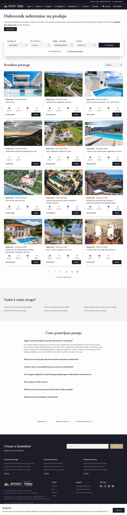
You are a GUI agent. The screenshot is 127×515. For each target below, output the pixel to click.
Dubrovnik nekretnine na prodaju (95, 463)
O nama (55, 486)
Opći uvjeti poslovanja (84, 492)
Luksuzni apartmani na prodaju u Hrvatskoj (19, 463)
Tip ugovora (11, 41)
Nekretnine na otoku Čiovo (53, 466)
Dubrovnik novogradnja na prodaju (56, 307)
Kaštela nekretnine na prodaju (94, 466)
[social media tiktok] (113, 486)
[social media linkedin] (109, 486)
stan (5, 25)
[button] (63, 340)
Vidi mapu (62, 41)
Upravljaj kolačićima (83, 486)
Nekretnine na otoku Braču (53, 463)
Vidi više (6, 473)
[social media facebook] (101, 486)
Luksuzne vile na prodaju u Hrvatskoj (17, 470)
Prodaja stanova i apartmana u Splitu (17, 466)
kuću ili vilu (12, 25)
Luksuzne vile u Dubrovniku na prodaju (18, 307)
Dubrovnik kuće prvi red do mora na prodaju (100, 307)
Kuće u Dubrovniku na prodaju (95, 311)
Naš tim (54, 492)
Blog (53, 489)
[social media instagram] (105, 486)
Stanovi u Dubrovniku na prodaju (56, 311)
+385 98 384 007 (33, 493)
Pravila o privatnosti (83, 489)
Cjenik (54, 496)
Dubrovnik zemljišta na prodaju (15, 311)
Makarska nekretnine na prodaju (95, 470)
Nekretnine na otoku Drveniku (54, 470)
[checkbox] (47, 51)
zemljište (117, 22)
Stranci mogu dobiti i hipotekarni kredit (74, 347)
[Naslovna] (13, 6)
